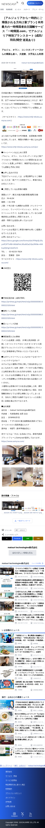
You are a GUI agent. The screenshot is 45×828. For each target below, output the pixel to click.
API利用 (8, 802)
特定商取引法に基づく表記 (15, 785)
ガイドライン (10, 797)
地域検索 (9, 9)
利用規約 (9, 789)
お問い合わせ (10, 806)
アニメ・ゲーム (38, 9)
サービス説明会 (11, 780)
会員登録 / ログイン (35, 3)
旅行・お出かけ (20, 530)
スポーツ (27, 9)
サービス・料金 (11, 776)
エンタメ (18, 9)
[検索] (22, 3)
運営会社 (9, 772)
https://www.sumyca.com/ (12, 441)
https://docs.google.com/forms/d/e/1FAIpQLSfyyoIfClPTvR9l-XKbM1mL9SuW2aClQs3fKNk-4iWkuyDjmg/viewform (22, 244)
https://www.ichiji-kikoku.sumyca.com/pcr (19, 147)
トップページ (7, 765)
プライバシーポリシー (14, 793)
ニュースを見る (36, 563)
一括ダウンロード (23, 521)
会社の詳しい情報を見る (22, 553)
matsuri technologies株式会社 (33, 63)
